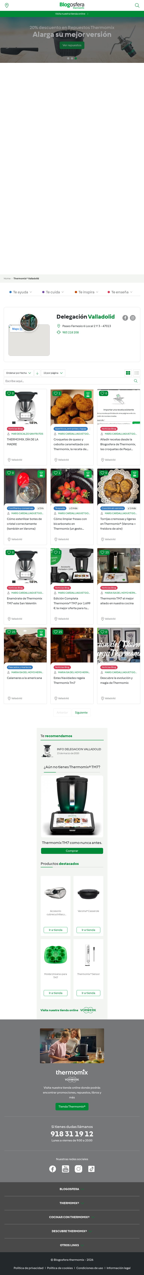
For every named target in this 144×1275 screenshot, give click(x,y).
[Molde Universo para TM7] (56, 955)
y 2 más (42, 508)
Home (7, 278)
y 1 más (132, 508)
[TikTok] (91, 1169)
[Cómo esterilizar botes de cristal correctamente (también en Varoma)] (25, 490)
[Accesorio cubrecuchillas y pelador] (56, 892)
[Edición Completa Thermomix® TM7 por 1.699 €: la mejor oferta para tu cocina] (72, 569)
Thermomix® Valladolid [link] (26, 278)
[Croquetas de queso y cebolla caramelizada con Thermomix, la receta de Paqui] (72, 410)
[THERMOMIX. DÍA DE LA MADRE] (25, 410)
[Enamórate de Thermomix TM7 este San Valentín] (25, 569)
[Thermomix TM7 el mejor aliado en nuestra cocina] (118, 569)
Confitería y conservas (20, 508)
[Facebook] (52, 1169)
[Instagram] (78, 1169)
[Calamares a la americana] (25, 649)
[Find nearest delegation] (7, 5)
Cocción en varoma (112, 508)
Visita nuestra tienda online (70, 13)
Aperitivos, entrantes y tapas (70, 428)
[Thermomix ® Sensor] (88, 955)
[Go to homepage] (72, 5)
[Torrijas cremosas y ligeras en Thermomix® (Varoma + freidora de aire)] (118, 490)
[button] (137, 5)
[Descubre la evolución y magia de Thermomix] (118, 649)
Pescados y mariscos (19, 667)
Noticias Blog (15, 428)
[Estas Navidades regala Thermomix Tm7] (72, 649)
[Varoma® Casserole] (88, 892)
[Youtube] (65, 1169)
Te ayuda (60, 508)
